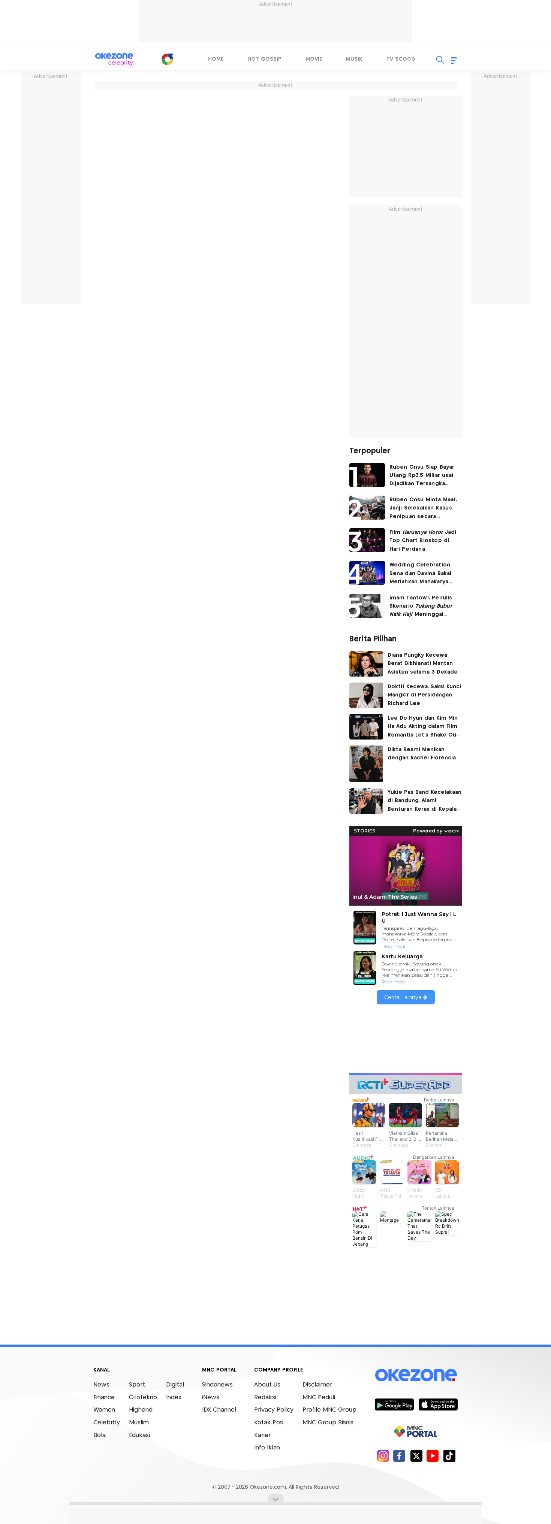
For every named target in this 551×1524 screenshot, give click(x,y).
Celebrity (106, 1422)
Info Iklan (267, 1448)
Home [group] (215, 59)
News (101, 1385)
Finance (104, 1397)
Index (173, 1397)
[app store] (438, 1404)
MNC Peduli (318, 1397)
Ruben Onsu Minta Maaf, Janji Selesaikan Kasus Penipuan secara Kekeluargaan (423, 509)
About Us (267, 1385)
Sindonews (217, 1385)
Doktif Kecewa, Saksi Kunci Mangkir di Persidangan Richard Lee (424, 695)
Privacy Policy (273, 1410)
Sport (137, 1385)
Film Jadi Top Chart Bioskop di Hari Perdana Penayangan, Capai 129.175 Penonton (423, 541)
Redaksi (265, 1397)
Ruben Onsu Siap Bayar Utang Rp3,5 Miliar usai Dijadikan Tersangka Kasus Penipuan (422, 476)
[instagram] (383, 1455)
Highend (141, 1410)
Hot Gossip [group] (264, 59)
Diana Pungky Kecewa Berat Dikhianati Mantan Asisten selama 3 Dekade (423, 664)
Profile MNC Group (329, 1410)
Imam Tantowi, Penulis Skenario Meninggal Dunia (420, 607)
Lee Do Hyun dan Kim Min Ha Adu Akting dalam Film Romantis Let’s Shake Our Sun (423, 728)
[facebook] (399, 1455)
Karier (262, 1435)
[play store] (394, 1404)
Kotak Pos (268, 1422)
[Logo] (167, 59)
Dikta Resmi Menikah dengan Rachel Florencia (422, 754)
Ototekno (143, 1397)
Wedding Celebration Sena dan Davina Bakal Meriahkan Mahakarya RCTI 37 (420, 574)
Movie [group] (313, 59)
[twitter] (416, 1455)
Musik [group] (354, 59)
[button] (414, 59)
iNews (210, 1397)
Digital (175, 1385)
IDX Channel (219, 1410)
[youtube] (433, 1455)
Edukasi (139, 1435)
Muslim (139, 1422)
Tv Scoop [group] (400, 59)
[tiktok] (449, 1455)
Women (104, 1410)
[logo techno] (114, 59)
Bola (99, 1435)
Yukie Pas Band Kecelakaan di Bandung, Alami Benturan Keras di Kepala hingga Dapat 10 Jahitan (424, 802)
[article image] (367, 475)
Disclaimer (317, 1385)
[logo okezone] (416, 1375)
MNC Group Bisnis (327, 1422)
